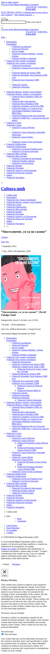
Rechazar (16, 564)
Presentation (11, 42)
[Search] (2, 25)
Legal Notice (11, 525)
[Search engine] (34, 15)
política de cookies (9, 549)
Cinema (4, 237)
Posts (19, 519)
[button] (11, 44)
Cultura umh (13, 188)
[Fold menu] (2, 182)
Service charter (18, 51)
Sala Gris (5, 242)
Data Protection (12, 528)
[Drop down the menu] (5, 17)
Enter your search (33, 22)
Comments (21, 521)
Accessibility (11, 530)
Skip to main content (9, 2)
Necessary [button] (5, 613)
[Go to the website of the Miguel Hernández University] (20, 4)
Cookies (9, 533)
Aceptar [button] (5, 564)
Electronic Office (12, 12)
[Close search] (2, 27)
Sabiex (9, 175)
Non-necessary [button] (7, 631)
